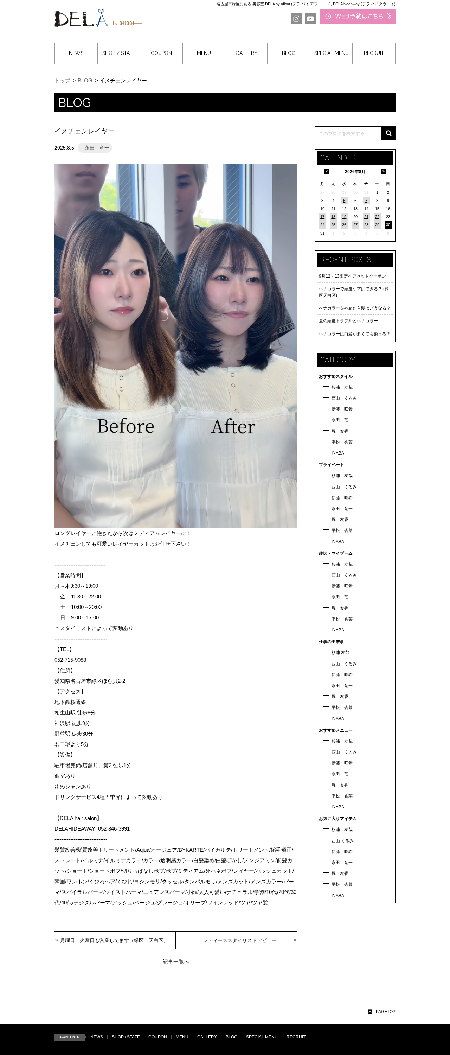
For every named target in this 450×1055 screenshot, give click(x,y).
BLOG (85, 80)
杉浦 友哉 (342, 387)
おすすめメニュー (336, 730)
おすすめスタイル (336, 376)
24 (322, 225)
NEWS (96, 1037)
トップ (62, 80)
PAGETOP (386, 1011)
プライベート (331, 464)
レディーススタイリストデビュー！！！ (247, 940)
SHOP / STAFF (126, 1037)
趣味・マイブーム (336, 553)
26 (344, 225)
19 (344, 217)
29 (377, 225)
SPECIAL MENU (262, 1037)
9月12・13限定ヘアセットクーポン (352, 276)
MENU (182, 1037)
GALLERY (207, 1037)
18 (333, 217)
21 (366, 217)
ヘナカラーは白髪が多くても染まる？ (355, 333)
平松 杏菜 (342, 442)
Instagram (296, 18)
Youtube (310, 18)
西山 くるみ (344, 398)
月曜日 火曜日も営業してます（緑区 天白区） (114, 940)
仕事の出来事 (331, 641)
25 (333, 225)
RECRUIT (296, 1037)
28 (366, 225)
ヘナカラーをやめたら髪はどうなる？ (355, 308)
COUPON (157, 1037)
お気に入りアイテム (338, 818)
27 (355, 225)
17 (322, 217)
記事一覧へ (176, 962)
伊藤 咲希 (342, 409)
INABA (338, 453)
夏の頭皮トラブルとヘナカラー (348, 320)
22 (377, 217)
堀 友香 (340, 431)
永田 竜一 (342, 420)
